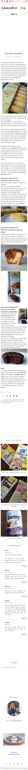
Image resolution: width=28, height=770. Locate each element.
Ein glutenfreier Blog (10, 768)
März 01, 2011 (8, 624)
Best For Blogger (23, 768)
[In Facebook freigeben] (7, 396)
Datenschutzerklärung (14, 754)
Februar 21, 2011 (8, 552)
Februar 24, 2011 (8, 588)
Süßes (22, 401)
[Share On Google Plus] (17, 396)
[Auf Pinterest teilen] (13, 396)
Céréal (7, 400)
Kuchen (16, 400)
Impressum (14, 752)
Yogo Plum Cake (5, 402)
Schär (17, 401)
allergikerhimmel (16, 148)
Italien (12, 400)
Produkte (12, 401)
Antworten (24, 566)
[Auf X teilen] (10, 396)
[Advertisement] (14, 33)
